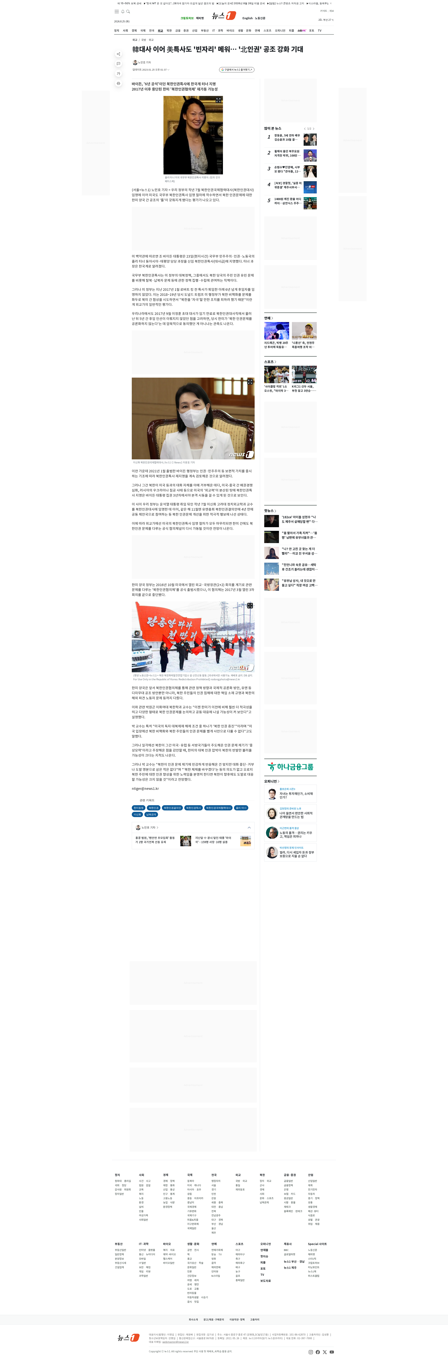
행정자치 (215, 1181)
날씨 (141, 1206)
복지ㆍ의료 (169, 1250)
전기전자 (312, 1189)
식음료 (311, 1215)
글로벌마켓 (289, 1254)
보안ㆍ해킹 (144, 1267)
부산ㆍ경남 (217, 1224)
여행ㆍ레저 (193, 1280)
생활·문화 (193, 1244)
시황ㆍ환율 (289, 1202)
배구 (238, 1267)
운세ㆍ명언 (193, 1284)
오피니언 (270, 781)
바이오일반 (168, 1263)
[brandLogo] (224, 15)
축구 (238, 1258)
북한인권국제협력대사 (218, 807)
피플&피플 (192, 1219)
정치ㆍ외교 (265, 1181)
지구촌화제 (193, 1224)
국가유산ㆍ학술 (195, 1263)
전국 (214, 1175)
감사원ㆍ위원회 (123, 1189)
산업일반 (312, 1181)
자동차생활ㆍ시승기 (197, 1297)
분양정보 (119, 1258)
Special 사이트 (317, 1244)
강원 (213, 1198)
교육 (141, 1189)
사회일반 (143, 1219)
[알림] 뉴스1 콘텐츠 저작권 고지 (247, 3)
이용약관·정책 (237, 1319)
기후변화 (191, 1211)
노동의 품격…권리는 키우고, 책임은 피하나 (296, 835)
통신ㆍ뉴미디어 (147, 1254)
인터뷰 (214, 1271)
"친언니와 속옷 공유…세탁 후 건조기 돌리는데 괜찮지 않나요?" (300, 569)
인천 (213, 1194)
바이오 (167, 1244)
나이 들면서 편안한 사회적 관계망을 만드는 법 (296, 815)
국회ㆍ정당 (120, 1185)
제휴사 (288, 1244)
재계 (310, 1185)
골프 (238, 1276)
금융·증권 (290, 1175)
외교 (134, 40)
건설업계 (119, 1267)
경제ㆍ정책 (169, 1181)
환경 (141, 1202)
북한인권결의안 (172, 807)
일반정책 (119, 1254)
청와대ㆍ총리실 (123, 1181)
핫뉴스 (269, 510)
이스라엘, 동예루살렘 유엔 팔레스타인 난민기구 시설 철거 (301, 3)
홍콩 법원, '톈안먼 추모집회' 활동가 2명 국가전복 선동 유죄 (155, 840)
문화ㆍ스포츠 (267, 1198)
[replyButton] (118, 63)
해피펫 (200, 18)
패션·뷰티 (313, 1211)
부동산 (119, 1244)
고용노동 (167, 1198)
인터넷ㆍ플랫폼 (147, 1250)
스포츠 (269, 361)
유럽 (189, 1194)
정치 (117, 1175)
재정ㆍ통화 (169, 1185)
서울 (213, 1185)
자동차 (311, 1194)
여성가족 (143, 1215)
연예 (267, 318)
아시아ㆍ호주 (194, 1189)
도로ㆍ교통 (193, 1288)
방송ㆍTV (216, 1254)
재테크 (287, 1206)
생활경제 (312, 1206)
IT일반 (142, 1263)
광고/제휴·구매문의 (214, 1319)
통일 (238, 1185)
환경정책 (167, 1206)
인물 (141, 1211)
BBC (286, 1250)
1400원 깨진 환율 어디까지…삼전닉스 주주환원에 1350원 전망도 (288, 203)
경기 (213, 1189)
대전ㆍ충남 (217, 1206)
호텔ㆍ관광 (314, 1219)
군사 (262, 1185)
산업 (310, 1175)
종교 (189, 1258)
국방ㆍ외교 (241, 1181)
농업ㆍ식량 (169, 1202)
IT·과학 (144, 1244)
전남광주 (215, 1215)
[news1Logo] (128, 1337)
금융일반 (288, 1181)
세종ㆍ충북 (217, 1202)
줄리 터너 (241, 807)
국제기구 (191, 1215)
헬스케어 (167, 1258)
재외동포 (240, 1189)
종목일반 (240, 1280)
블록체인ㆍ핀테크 (293, 1211)
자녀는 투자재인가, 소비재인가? (296, 795)
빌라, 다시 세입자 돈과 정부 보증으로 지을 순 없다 (297, 854)
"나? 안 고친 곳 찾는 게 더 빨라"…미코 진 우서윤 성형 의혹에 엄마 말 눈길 (299, 553)
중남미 (190, 1202)
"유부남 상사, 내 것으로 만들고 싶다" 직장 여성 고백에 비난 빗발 (299, 585)
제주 (213, 1232)
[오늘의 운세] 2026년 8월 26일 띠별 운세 (203, 3)
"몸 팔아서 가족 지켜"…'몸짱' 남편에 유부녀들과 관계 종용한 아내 (299, 537)
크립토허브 (187, 18)
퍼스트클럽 (313, 1276)
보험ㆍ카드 (289, 1194)
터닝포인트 (313, 1267)
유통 (310, 1202)
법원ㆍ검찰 (144, 1185)
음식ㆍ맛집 (193, 1301)
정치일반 (119, 1194)
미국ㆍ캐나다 (194, 1185)
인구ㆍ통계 (169, 1194)
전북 (213, 1211)
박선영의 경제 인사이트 (291, 847)
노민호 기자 (144, 62)
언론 (189, 1271)
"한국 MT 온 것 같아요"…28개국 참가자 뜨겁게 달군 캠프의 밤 (141, 3)
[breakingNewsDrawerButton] (123, 11)
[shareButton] (118, 53)
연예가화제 (217, 1250)
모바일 (142, 1258)
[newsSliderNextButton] (313, 129)
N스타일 (215, 1276)
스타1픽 (312, 1258)
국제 (189, 1175)
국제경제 (191, 1206)
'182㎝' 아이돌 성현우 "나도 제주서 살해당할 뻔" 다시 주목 (299, 521)
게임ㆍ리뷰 (144, 1271)
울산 (213, 1228)
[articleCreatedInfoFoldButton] (168, 69)
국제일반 (191, 1228)
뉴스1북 (312, 1271)
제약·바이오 (169, 1254)
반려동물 (191, 1293)
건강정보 (191, 1276)
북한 (262, 1175)
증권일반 (288, 1198)
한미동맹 (139, 807)
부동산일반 (120, 1250)
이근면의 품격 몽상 (289, 828)
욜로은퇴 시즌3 (287, 789)
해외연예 (215, 1267)
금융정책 (288, 1185)
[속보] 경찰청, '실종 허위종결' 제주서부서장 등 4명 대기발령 (288, 187)
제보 (331, 11)
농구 (238, 1271)
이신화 (137, 814)
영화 (213, 1258)
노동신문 (260, 18)
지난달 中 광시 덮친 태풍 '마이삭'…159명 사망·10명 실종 (213, 840)
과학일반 (143, 1276)
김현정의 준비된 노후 (290, 808)
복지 (141, 1194)
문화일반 (191, 1267)
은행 (286, 1189)
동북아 (190, 1181)
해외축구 (240, 1263)
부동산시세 (120, 1263)
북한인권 (154, 807)
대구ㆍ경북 (217, 1219)
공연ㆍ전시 (193, 1250)
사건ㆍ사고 (144, 1181)
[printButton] (118, 83)
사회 (141, 1175)
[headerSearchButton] (128, 11)
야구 (238, 1250)
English (248, 18)
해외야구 (240, 1254)
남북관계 (151, 814)
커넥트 (323, 11)
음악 (213, 1263)
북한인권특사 (193, 807)
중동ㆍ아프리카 (195, 1198)
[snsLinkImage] (311, 1352)
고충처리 (254, 1319)
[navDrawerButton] (116, 11)
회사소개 (193, 1319)
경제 (165, 1175)
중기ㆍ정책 (314, 1198)
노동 (141, 1198)
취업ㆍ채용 (314, 1224)
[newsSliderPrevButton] (304, 129)
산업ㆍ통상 (169, 1189)
